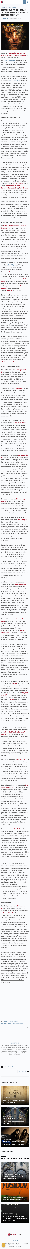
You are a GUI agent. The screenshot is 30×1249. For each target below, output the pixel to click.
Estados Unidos (6, 1023)
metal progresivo (9, 60)
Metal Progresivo (18, 1023)
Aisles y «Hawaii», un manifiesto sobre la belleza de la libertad (14, 1121)
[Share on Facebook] (25, 1027)
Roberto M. (6, 18)
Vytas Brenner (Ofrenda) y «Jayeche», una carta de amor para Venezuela (15, 1218)
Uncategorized (7, 1139)
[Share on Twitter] (28, 1027)
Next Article (22, 1071)
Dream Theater (14, 1021)
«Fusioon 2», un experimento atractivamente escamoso (14, 1199)
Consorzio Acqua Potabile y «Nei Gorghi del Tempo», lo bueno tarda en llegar (14, 1177)
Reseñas (14, 7)
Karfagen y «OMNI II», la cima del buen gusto (14, 1101)
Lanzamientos (6, 1097)
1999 (6, 1021)
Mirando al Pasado (6, 7)
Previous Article (9, 1066)
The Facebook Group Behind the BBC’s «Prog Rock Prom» (14, 1143)
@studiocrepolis (12, 1245)
